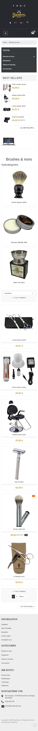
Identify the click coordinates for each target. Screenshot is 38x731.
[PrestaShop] (8, 141)
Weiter (22, 596)
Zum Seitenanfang (27, 607)
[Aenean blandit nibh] (19, 224)
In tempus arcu (19, 576)
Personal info (5, 675)
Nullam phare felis (18, 95)
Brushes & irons (8, 56)
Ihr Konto (7, 670)
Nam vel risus (19, 282)
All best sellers (27, 128)
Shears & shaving (9, 64)
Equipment (7, 60)
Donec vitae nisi (19, 529)
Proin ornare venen (19, 84)
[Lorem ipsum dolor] (19, 184)
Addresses (4, 685)
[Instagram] (24, 5)
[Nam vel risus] (19, 264)
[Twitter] (17, 5)
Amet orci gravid (18, 117)
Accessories (7, 69)
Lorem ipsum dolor (19, 106)
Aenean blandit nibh (19, 242)
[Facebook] (13, 5)
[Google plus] (21, 5)
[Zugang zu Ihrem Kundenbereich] (10, 22)
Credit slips (5, 682)
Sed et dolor (19, 482)
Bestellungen (5, 678)
